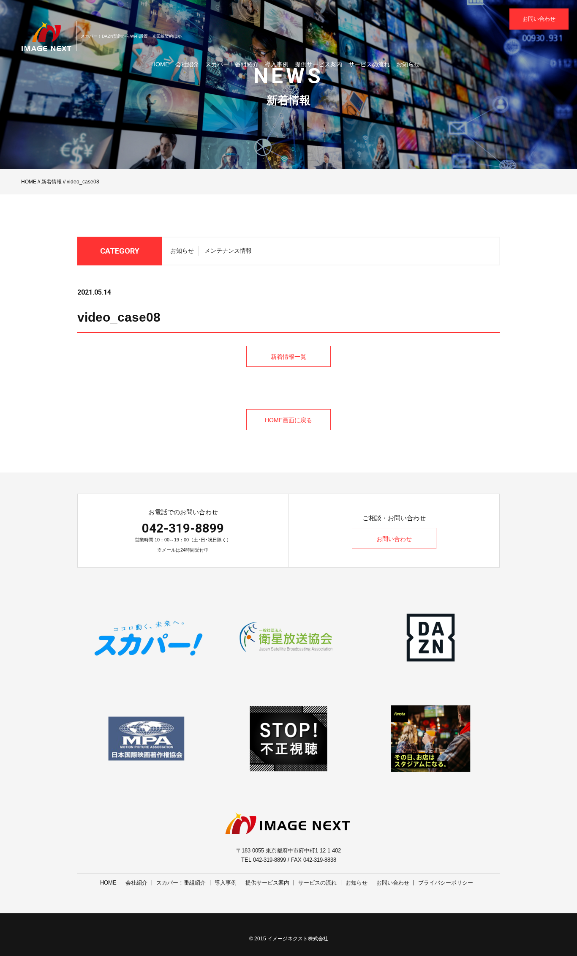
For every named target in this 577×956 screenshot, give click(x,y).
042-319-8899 (183, 528)
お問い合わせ (539, 19)
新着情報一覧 (288, 356)
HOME (160, 64)
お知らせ (408, 64)
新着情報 (51, 182)
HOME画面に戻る (288, 420)
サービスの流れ (369, 64)
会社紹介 (187, 64)
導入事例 (276, 64)
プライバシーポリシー (445, 883)
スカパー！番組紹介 (232, 64)
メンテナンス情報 (228, 250)
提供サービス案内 (318, 64)
